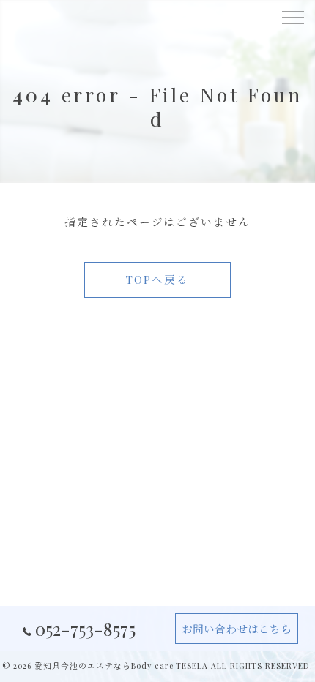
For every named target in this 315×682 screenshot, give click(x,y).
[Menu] (292, 16)
